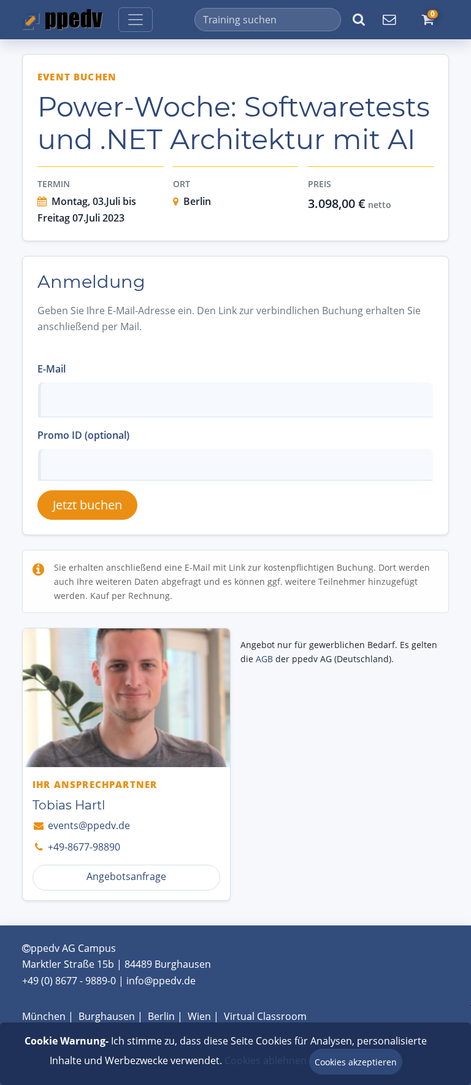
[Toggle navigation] (135, 19)
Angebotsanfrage (126, 876)
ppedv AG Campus (73, 948)
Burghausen (106, 1016)
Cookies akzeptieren (356, 1062)
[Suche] (359, 19)
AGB (264, 659)
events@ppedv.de (87, 825)
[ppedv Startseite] (62, 19)
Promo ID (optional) (83, 435)
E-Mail (51, 369)
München (44, 1016)
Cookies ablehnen (265, 1060)
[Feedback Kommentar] (388, 19)
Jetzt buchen (87, 504)
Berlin (161, 1016)
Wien (199, 1016)
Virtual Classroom (265, 1016)
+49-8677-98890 (82, 847)
